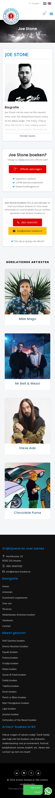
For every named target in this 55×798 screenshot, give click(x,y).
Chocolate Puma (27, 513)
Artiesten (22, 34)
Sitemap (12, 788)
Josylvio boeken (10, 714)
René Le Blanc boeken (14, 697)
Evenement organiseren (15, 597)
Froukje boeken (10, 663)
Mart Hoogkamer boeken (15, 703)
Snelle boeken (9, 680)
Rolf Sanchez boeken (13, 640)
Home (11, 34)
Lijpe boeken (9, 708)
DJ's (31, 34)
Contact (6, 626)
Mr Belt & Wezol (27, 383)
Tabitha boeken (10, 686)
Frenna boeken (10, 657)
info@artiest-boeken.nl (18, 571)
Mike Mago (27, 319)
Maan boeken (9, 669)
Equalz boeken (10, 652)
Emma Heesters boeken (15, 646)
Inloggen (35, 3)
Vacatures (7, 620)
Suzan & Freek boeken (14, 674)
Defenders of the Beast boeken (19, 720)
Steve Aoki (27, 448)
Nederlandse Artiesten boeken (18, 614)
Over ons (7, 603)
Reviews (7, 609)
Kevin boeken (9, 691)
